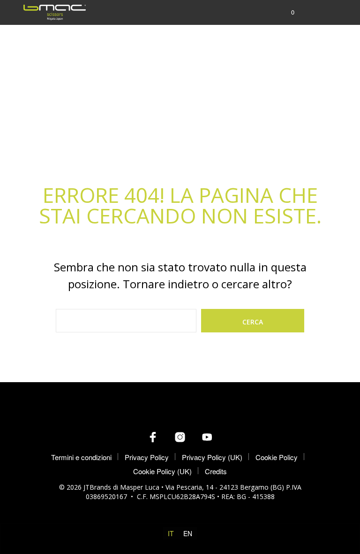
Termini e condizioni (81, 457)
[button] (286, 12)
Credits (216, 471)
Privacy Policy (147, 457)
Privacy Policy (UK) (212, 457)
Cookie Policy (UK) (162, 471)
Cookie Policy (276, 457)
